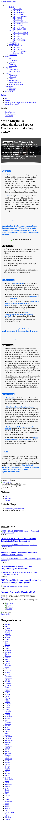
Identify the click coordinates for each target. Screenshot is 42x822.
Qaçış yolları (13, 60)
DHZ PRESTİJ (18, 20)
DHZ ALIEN (17, 18)
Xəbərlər (12, 90)
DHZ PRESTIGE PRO (20, 22)
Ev (6, 98)
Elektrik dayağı (14, 44)
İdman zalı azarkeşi (15, 82)
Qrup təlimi (8, 68)
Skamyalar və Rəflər (15, 45)
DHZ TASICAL (18, 23)
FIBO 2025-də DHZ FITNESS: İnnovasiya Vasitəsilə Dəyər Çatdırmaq (19, 553)
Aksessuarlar (13, 75)
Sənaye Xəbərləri (10, 114)
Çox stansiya (13, 55)
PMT (10, 58)
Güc (6, 5)
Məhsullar (8, 498)
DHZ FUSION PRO (20, 16)
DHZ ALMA (17, 11)
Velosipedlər (13, 66)
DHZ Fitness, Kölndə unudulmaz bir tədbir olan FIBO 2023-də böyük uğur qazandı (21, 581)
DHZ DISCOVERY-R (20, 34)
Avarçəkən (12, 64)
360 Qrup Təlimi (14, 71)
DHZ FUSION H (19, 12)
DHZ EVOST (17, 9)
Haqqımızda (9, 86)
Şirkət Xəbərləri (10, 112)
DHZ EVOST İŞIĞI (19, 29)
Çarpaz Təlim (13, 69)
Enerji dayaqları (18, 53)
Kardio (7, 56)
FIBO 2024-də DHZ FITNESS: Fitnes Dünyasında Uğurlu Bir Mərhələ (16, 567)
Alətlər (7, 73)
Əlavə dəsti (12, 77)
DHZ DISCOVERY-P (20, 33)
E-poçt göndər (5, 614)
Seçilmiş (11, 7)
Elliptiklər (12, 62)
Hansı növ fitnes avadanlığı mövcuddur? (18, 592)
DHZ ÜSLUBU (18, 25)
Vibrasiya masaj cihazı (16, 84)
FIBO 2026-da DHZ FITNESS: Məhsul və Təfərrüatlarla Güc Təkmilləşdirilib (18, 540)
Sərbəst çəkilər (13, 80)
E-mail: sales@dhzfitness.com (14, 509)
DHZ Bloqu (9, 116)
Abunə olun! (5, 598)
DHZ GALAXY (18, 27)
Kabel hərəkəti (13, 42)
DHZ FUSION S (18, 14)
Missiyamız (12, 88)
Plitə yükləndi (13, 31)
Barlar (11, 79)
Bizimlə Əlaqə (9, 91)
